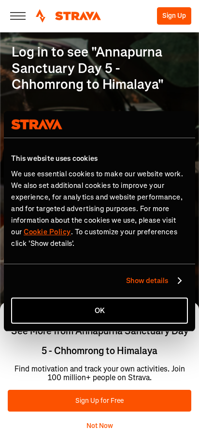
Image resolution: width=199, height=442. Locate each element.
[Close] (18, 16)
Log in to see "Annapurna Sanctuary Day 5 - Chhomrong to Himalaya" (88, 68)
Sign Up (174, 15)
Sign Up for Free (99, 400)
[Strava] (68, 16)
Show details (147, 280)
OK (100, 310)
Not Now (99, 425)
